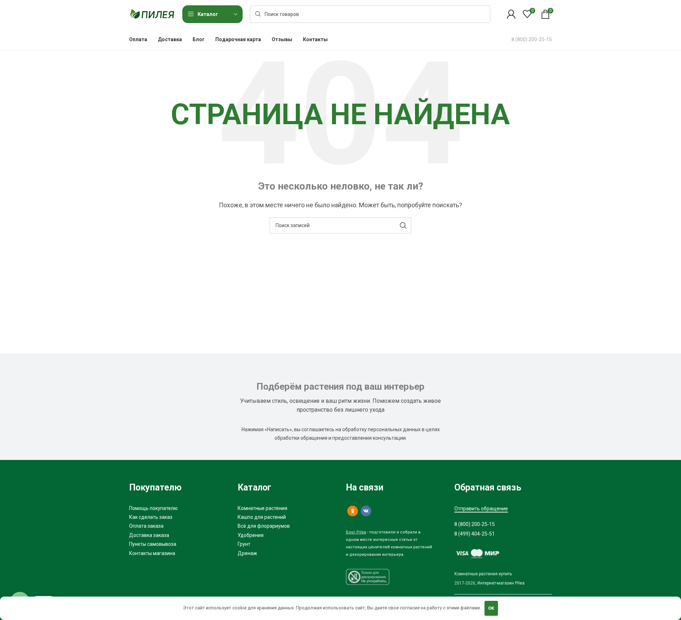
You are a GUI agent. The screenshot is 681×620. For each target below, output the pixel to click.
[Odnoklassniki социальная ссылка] (352, 511)
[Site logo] (152, 13)
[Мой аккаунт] (511, 14)
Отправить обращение (481, 508)
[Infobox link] (531, 39)
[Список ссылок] (178, 508)
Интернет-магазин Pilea (501, 583)
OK (491, 608)
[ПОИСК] (403, 225)
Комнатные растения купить (483, 573)
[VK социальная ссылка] (366, 511)
